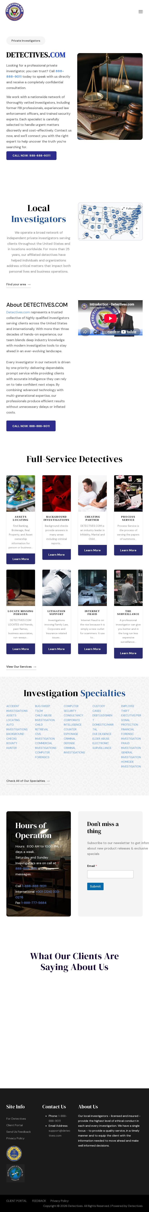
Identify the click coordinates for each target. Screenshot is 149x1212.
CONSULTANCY (73, 715)
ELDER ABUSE (100, 739)
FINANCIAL (127, 729)
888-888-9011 (26, 868)
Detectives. (75, 1206)
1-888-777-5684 (34, 903)
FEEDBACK (39, 1201)
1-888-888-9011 (34, 886)
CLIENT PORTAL (16, 1201)
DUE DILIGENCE (101, 734)
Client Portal (14, 1125)
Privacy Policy (15, 1138)
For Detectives (16, 1119)
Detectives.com (18, 312)
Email (92, 866)
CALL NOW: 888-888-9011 (31, 155)
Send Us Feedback (18, 1132)
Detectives (135, 1206)
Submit (95, 886)
